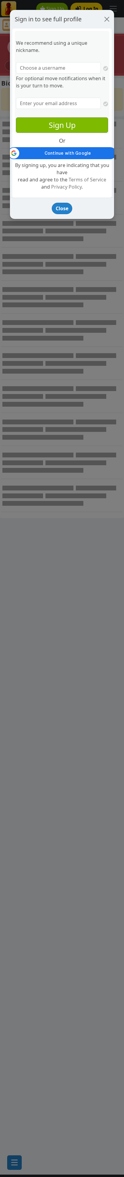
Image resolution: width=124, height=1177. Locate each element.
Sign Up (62, 125)
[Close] (107, 19)
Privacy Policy (66, 187)
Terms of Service (87, 179)
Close (62, 208)
